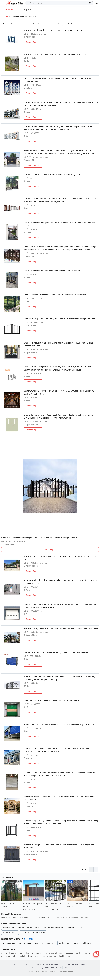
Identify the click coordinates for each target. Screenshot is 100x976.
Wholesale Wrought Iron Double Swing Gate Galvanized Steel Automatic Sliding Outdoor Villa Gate (58, 344)
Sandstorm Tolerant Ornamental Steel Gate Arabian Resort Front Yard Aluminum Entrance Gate (59, 798)
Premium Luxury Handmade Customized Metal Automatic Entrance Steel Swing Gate (61, 628)
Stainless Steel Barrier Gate (69, 943)
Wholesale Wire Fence (73, 24)
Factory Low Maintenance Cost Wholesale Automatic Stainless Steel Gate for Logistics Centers (57, 80)
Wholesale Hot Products (52, 964)
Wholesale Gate (8, 928)
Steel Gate (59, 917)
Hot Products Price (33, 964)
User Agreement (43, 967)
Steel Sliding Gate (25, 943)
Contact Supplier (33, 42)
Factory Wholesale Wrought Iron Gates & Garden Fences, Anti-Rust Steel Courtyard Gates (59, 224)
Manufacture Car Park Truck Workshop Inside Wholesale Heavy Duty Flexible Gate (59, 724)
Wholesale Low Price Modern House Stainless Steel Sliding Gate (52, 174)
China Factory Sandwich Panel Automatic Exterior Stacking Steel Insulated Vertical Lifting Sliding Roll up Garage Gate (60, 606)
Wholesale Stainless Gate (53, 928)
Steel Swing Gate (9, 943)
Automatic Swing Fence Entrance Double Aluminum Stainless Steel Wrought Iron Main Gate (59, 846)
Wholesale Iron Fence (74, 928)
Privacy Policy (56, 967)
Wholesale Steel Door (53, 24)
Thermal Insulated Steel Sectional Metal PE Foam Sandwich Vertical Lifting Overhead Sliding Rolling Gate (61, 581)
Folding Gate (87, 943)
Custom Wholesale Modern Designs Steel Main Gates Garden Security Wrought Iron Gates (40, 537)
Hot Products (19, 964)
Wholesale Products (20, 917)
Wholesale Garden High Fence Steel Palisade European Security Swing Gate (57, 30)
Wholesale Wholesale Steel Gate (33, 932)
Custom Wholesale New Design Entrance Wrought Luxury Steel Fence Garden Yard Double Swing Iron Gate (60, 392)
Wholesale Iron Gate (10, 932)
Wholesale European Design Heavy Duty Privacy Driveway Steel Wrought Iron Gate (59, 318)
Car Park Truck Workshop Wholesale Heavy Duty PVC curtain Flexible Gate (56, 652)
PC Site (75, 964)
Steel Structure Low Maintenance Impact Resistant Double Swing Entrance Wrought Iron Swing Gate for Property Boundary (60, 678)
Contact (66, 967)
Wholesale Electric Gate (33, 24)
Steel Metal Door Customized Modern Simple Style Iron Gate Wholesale (55, 294)
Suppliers (28, 9)
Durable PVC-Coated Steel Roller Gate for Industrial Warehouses (52, 700)
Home (4, 917)
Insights (83, 964)
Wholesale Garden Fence (12, 24)
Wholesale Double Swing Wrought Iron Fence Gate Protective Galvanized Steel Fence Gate (61, 557)
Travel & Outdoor (42, 917)
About (33, 967)
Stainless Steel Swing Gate (45, 943)
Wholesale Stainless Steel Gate (29, 928)
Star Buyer (66, 964)
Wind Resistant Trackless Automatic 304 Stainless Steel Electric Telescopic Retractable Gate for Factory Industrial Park (56, 750)
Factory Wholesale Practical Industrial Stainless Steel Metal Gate (52, 270)
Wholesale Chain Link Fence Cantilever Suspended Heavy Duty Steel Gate (56, 54)
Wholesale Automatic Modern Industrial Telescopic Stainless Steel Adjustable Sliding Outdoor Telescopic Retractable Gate (61, 104)
